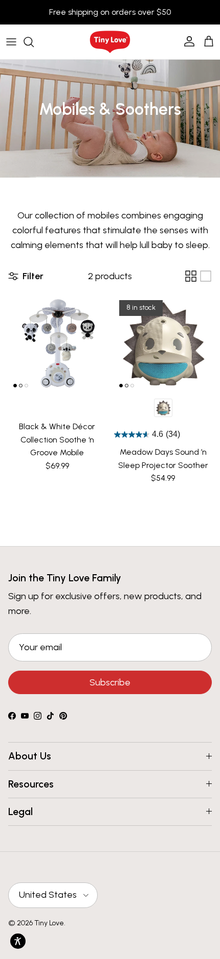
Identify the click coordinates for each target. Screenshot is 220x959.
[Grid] (191, 276)
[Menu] (11, 42)
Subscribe (110, 682)
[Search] (34, 42)
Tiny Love (49, 923)
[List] (206, 276)
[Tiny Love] (110, 42)
